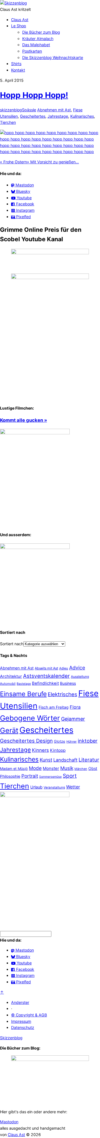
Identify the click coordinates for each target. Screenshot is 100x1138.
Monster (51, 768)
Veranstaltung (54, 787)
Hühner (71, 741)
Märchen (80, 769)
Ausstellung (80, 676)
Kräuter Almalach (37, 38)
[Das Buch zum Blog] (35, 547)
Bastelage (24, 684)
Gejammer (73, 719)
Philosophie (10, 776)
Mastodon (9, 1121)
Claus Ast (19, 19)
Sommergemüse (50, 777)
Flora (75, 707)
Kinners (40, 750)
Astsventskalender (46, 676)
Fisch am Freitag (54, 707)
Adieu (63, 668)
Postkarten (32, 51)
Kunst (46, 760)
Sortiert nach (11, 643)
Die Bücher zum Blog (41, 32)
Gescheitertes (32, 116)
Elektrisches (62, 694)
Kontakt (18, 70)
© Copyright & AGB (29, 1015)
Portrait (29, 776)
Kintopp (58, 750)
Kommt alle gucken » (23, 420)
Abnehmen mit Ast (54, 109)
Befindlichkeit (45, 683)
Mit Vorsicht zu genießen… (53, 161)
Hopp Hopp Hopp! (34, 95)
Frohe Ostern (13, 161)
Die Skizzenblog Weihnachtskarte (52, 57)
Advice (77, 668)
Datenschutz (22, 1027)
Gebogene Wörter (30, 718)
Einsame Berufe (23, 694)
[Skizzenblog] (13, 3)
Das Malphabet (36, 44)
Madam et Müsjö (14, 769)
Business (68, 683)
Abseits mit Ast (46, 668)
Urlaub (36, 787)
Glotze (59, 741)
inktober (88, 741)
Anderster (20, 1002)
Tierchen (8, 122)
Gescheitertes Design (26, 741)
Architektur (11, 676)
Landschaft (65, 760)
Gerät (9, 730)
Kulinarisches (82, 116)
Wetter (73, 787)
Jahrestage (58, 116)
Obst (92, 768)
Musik (66, 768)
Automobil (8, 684)
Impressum (21, 1021)
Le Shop (18, 25)
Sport (70, 776)
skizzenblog (11, 109)
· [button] (11, 1008)
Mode (35, 768)
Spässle (29, 109)
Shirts (16, 63)
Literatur (89, 760)
